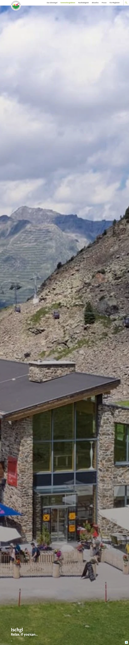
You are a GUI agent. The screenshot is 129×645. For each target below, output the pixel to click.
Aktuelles (95, 3)
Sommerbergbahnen (67, 3)
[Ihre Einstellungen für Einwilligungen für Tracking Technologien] (126, 642)
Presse (104, 3)
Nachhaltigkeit (83, 3)
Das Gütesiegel (52, 3)
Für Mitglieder (115, 3)
